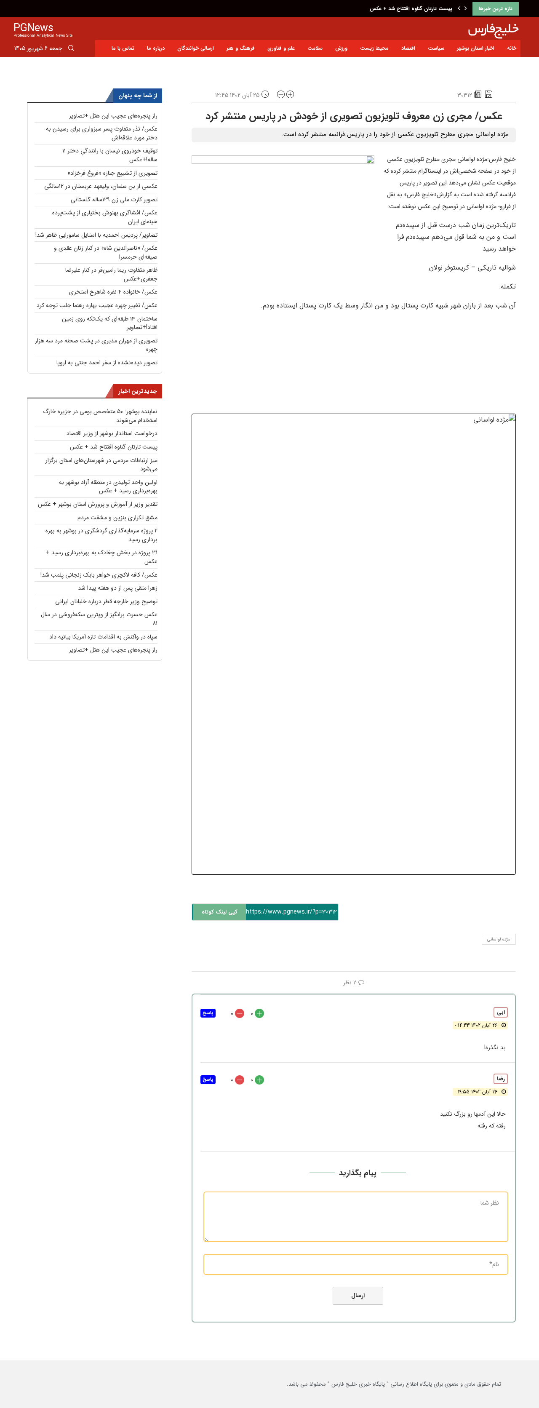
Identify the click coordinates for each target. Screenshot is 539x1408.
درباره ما (156, 48)
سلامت (315, 48)
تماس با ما (123, 48)
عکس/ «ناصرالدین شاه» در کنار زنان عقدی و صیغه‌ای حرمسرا (105, 252)
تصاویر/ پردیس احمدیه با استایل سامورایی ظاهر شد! (96, 235)
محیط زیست (374, 48)
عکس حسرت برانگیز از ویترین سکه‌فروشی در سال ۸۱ (99, 619)
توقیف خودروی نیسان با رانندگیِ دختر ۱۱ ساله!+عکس (109, 155)
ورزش (341, 48)
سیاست (436, 48)
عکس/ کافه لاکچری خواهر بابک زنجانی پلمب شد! (98, 575)
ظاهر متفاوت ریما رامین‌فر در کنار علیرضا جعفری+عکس (111, 274)
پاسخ (208, 1013)
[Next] (465, 9)
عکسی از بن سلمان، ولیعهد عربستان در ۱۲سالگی (100, 186)
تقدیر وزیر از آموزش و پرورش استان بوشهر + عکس (97, 504)
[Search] (71, 49)
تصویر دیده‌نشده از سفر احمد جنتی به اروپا (106, 362)
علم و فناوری (281, 48)
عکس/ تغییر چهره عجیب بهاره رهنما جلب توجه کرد (97, 305)
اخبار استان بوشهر (475, 48)
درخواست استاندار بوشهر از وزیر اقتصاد (112, 433)
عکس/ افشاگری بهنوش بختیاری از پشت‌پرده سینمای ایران (104, 217)
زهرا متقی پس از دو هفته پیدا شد (117, 588)
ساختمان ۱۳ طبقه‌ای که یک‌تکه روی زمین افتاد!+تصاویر (109, 323)
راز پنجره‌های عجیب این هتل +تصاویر (113, 115)
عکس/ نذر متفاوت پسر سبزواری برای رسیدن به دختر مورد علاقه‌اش (101, 133)
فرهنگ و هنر (241, 48)
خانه (511, 48)
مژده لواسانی (498, 939)
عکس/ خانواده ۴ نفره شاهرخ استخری (113, 292)
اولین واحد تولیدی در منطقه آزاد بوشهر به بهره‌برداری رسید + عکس (108, 487)
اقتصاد (408, 48)
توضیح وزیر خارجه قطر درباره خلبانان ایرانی (106, 601)
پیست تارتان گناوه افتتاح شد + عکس (411, 9)
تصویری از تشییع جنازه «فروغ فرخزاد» (112, 173)
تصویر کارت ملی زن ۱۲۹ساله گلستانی (114, 199)
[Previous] (459, 9)
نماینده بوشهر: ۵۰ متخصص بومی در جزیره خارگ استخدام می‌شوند (100, 416)
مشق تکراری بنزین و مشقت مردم (117, 517)
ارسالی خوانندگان (195, 48)
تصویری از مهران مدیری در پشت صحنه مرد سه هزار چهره (96, 345)
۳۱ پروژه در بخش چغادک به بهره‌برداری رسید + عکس (101, 557)
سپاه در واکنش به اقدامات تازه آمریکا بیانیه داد (103, 636)
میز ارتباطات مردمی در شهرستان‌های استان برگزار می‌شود (101, 465)
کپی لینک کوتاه (219, 912)
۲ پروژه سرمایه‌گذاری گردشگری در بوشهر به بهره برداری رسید (101, 535)
